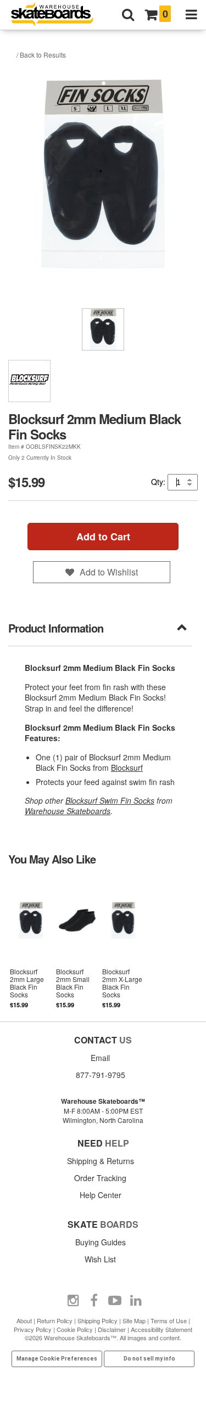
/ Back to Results (41, 54)
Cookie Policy (75, 1329)
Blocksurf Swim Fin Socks (109, 800)
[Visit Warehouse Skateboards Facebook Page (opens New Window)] (94, 1301)
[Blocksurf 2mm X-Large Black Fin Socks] (123, 942)
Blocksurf (127, 767)
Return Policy (55, 1320)
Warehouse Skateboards (67, 810)
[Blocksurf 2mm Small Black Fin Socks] (77, 942)
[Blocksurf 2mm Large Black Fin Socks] (31, 942)
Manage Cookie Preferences (56, 1359)
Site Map (134, 1320)
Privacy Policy (33, 1329)
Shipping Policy (97, 1320)
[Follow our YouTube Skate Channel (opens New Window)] (115, 1301)
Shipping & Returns (100, 1160)
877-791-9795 (100, 1074)
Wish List (100, 1259)
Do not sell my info (149, 1359)
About (24, 1320)
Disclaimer (112, 1329)
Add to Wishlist (109, 572)
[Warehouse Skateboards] (57, 15)
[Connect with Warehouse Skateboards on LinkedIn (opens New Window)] (135, 1301)
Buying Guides (100, 1242)
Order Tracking (100, 1177)
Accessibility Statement (161, 1329)
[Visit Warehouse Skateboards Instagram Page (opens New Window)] (73, 1301)
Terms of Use (169, 1320)
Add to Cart (103, 536)
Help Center (100, 1194)
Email (100, 1057)
